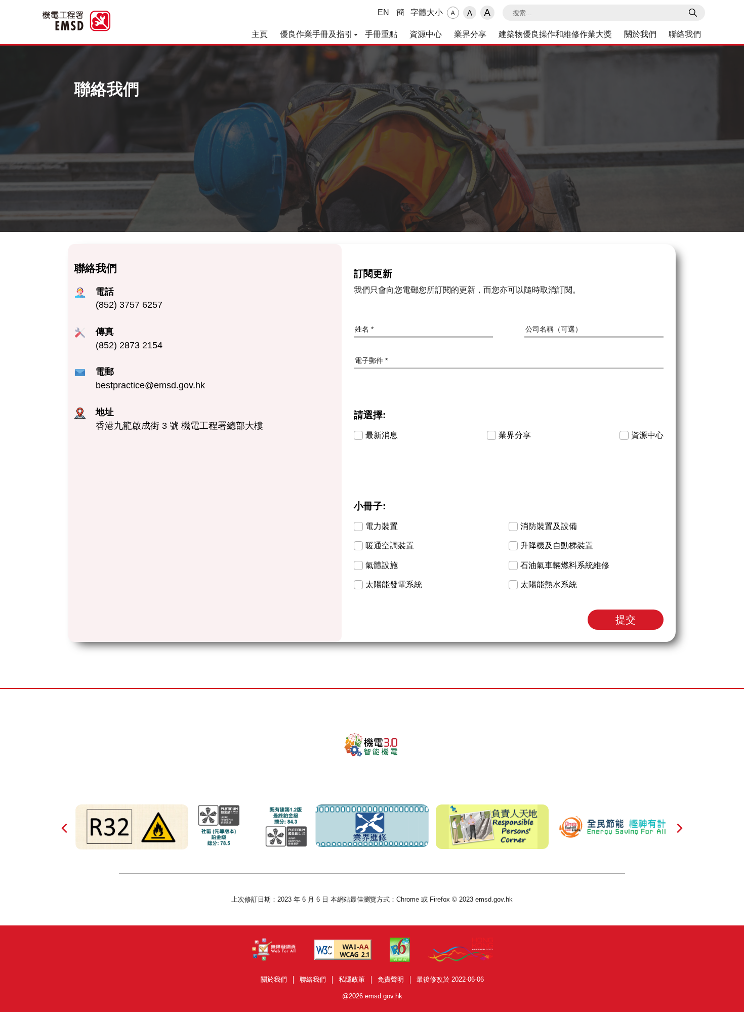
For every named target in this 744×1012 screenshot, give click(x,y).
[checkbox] (358, 435)
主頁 (260, 34)
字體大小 (426, 12)
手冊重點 (381, 34)
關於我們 (640, 34)
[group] (509, 430)
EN (383, 12)
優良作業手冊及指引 (316, 34)
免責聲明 (391, 979)
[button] (626, 620)
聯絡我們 (685, 34)
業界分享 (470, 34)
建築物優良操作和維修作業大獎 (555, 34)
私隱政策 (352, 979)
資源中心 (425, 34)
